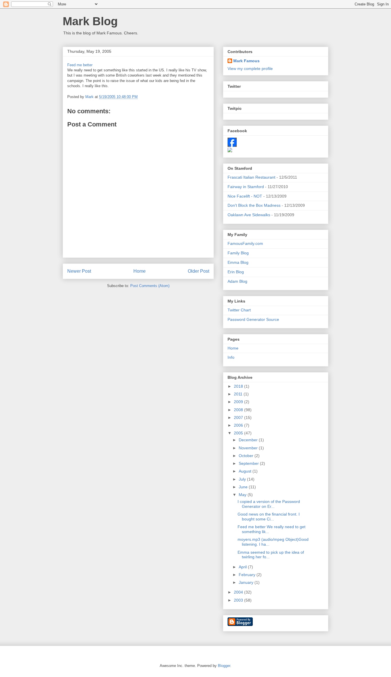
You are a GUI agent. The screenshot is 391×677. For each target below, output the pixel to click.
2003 (239, 600)
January (246, 582)
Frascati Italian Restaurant (251, 177)
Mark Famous (246, 60)
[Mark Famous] (230, 151)
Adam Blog (237, 281)
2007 (239, 417)
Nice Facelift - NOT (245, 196)
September (249, 463)
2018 (239, 386)
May (243, 494)
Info (231, 357)
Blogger (224, 666)
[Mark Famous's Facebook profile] (232, 145)
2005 (239, 433)
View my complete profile (250, 68)
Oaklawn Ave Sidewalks (249, 214)
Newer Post (79, 271)
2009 (239, 401)
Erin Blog (236, 272)
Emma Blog (238, 262)
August (245, 471)
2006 (239, 425)
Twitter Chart (239, 310)
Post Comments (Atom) (149, 286)
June (244, 487)
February (247, 574)
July (243, 479)
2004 (239, 592)
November (249, 448)
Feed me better (79, 65)
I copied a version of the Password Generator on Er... (269, 504)
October (246, 455)
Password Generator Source (253, 319)
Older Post (198, 271)
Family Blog (238, 253)
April (243, 567)
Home (139, 271)
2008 (239, 409)
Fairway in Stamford (246, 186)
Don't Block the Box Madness (254, 205)
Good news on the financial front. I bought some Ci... (269, 516)
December (249, 440)
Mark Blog (90, 21)
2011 (239, 394)
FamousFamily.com (245, 243)
